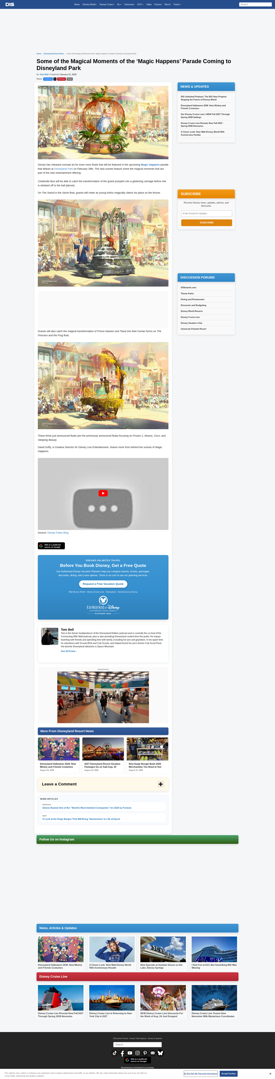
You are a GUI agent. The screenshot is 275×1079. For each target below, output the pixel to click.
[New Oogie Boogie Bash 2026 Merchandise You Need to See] (147, 749)
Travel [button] (176, 4)
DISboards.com (188, 287)
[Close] (270, 1074)
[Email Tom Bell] (63, 657)
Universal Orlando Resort (193, 329)
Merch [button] (168, 4)
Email (70, 79)
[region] (137, 1074)
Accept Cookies (229, 1074)
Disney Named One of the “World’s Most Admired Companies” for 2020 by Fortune (86, 806)
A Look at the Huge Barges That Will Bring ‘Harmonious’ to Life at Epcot (81, 817)
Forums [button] (158, 4)
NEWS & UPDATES (194, 86)
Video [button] (149, 4)
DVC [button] (139, 4)
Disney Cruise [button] (106, 4)
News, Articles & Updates (58, 928)
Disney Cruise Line (190, 317)
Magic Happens (150, 164)
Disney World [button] (89, 4)
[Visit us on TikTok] (115, 1053)
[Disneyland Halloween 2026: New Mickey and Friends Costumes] (58, 749)
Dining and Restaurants (192, 299)
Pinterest (61, 79)
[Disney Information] (9, 4)
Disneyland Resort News (54, 54)
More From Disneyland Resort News (67, 731)
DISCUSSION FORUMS (197, 277)
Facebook (48, 79)
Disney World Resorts (192, 311)
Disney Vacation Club (191, 323)
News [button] (77, 4)
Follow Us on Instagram (56, 839)
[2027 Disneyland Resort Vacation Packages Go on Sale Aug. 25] (103, 749)
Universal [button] (128, 4)
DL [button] (118, 4)
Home (39, 54)
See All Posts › (68, 651)
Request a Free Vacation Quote (103, 583)
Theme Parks (187, 293)
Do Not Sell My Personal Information (200, 1074)
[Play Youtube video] (103, 493)
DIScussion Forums (120, 1038)
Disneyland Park (63, 168)
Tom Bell (44, 74)
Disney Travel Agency (138, 1038)
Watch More (136, 677)
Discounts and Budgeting (193, 305)
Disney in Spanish (155, 1038)
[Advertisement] (103, 309)
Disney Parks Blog (57, 532)
